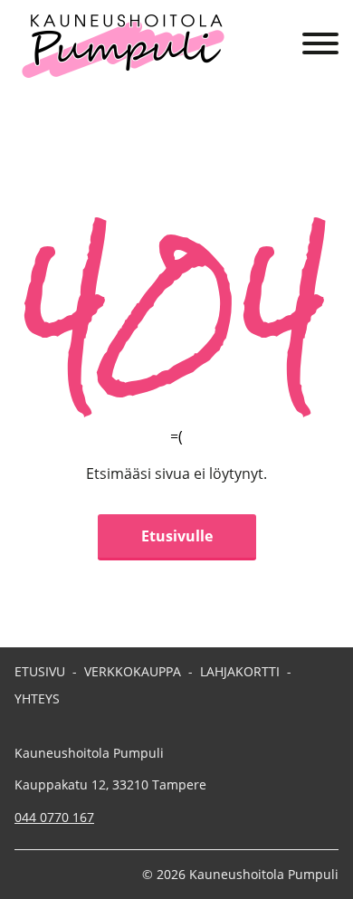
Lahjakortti (240, 671)
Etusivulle (177, 536)
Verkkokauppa (132, 671)
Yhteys (37, 698)
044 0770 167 (54, 817)
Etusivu (39, 671)
